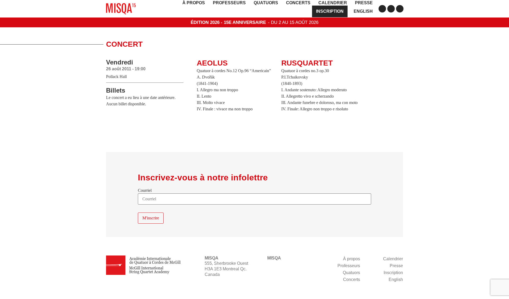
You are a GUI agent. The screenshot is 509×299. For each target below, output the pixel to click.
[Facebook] (382, 8)
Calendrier (332, 3)
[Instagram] (391, 8)
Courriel (145, 190)
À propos (193, 3)
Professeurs (229, 3)
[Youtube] (399, 8)
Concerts (298, 3)
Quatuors (266, 3)
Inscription (330, 11)
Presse (364, 3)
